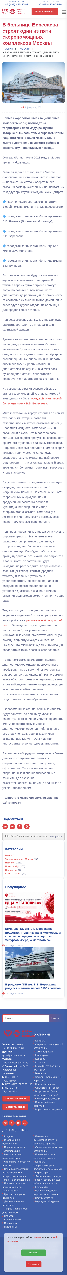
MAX (24, 1123)
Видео (8, 855)
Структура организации (48, 1098)
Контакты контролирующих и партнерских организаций (48, 1165)
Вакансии (40, 1073)
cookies (37, 1237)
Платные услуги (44, 11)
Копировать (55, 835)
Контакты (40, 1040)
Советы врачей (13, 873)
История (40, 1062)
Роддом (8, 1136)
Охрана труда (42, 1172)
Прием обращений (45, 1084)
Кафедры (40, 1058)
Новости (9, 862)
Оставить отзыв (15, 1106)
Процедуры (11, 870)
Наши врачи (41, 1055)
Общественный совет (47, 1087)
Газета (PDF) (11, 1226)
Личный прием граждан (48, 1176)
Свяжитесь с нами (16, 1098)
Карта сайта (41, 1187)
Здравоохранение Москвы (19, 859)
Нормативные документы (49, 1109)
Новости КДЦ (12, 866)
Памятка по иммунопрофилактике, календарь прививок (46, 1140)
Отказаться (34, 1264)
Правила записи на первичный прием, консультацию (13, 1187)
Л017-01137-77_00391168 (18, 1084)
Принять (33, 1252)
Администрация (44, 1051)
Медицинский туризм (47, 1201)
